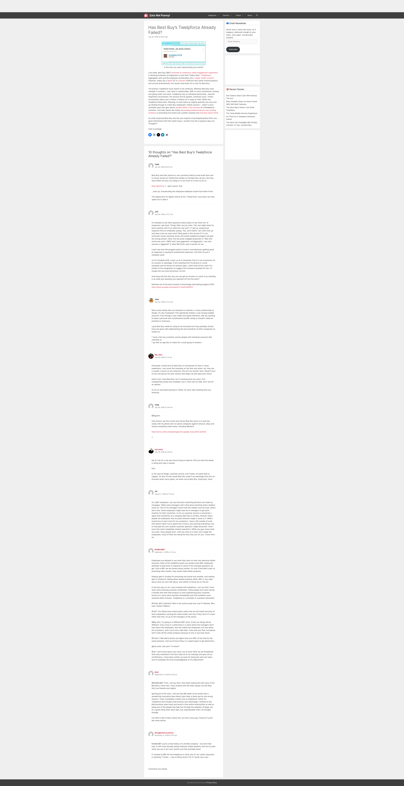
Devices (226, 15)
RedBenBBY (160, 549)
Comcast (181, 81)
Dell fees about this (208, 113)
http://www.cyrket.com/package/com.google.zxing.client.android (179, 432)
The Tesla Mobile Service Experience (241, 113)
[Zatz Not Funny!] (146, 15)
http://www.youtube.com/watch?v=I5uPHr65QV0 (172, 287)
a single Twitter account (203, 78)
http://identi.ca (158, 186)
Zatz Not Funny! (159, 15)
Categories (212, 15)
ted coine (159, 449)
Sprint (169, 81)
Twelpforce (205, 75)
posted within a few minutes (188, 107)
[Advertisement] (182, 6)
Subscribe (233, 49)
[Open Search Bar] (257, 15)
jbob (157, 672)
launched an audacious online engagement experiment (194, 73)
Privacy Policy (211, 783)
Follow (238, 15)
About (250, 15)
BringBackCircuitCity (164, 733)
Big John (158, 355)
